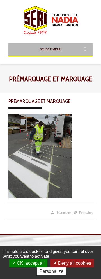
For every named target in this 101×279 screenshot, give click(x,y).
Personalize (51, 271)
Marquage (64, 212)
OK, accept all (30, 263)
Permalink (86, 212)
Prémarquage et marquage (39, 101)
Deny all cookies (74, 263)
